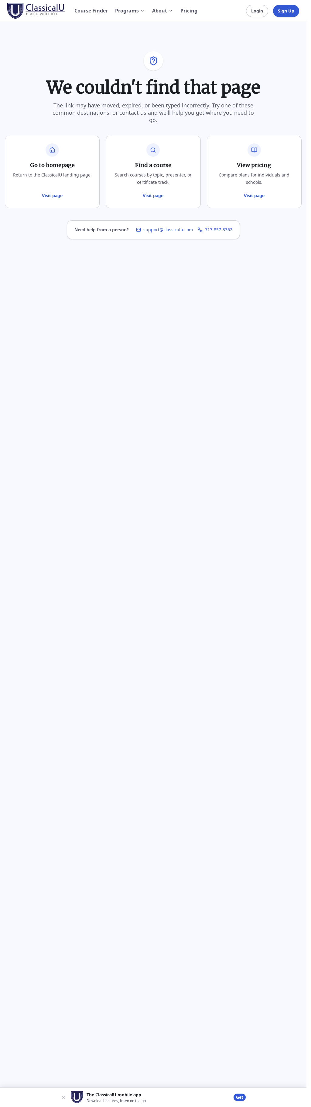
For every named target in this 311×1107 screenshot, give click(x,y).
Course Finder (91, 10)
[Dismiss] (63, 1097)
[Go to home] (36, 11)
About (159, 10)
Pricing (188, 10)
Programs (127, 10)
